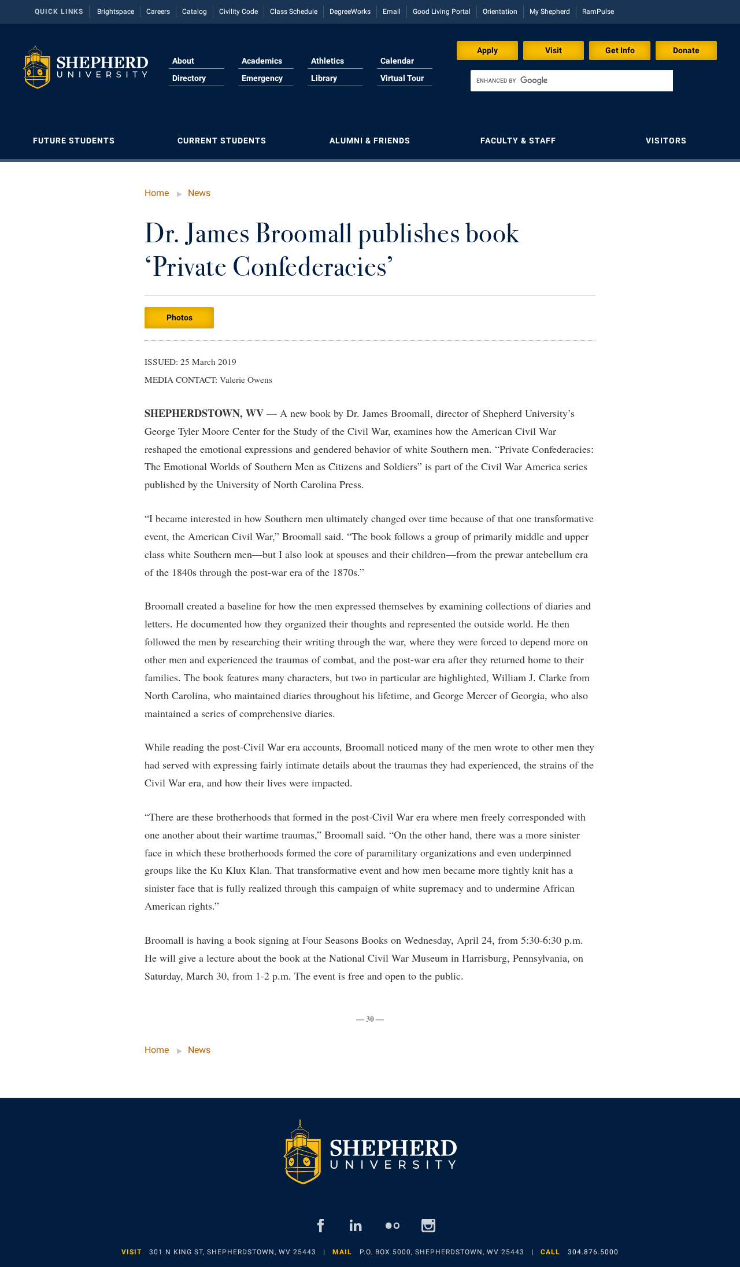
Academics (262, 60)
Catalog (194, 12)
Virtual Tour (402, 78)
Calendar (397, 60)
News (199, 192)
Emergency (262, 78)
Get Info (620, 50)
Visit (553, 50)
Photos (179, 317)
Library (324, 78)
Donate (686, 50)
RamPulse (598, 12)
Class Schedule (293, 12)
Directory (189, 78)
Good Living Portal (442, 12)
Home (157, 192)
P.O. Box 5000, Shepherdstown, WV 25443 (442, 1252)
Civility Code (238, 12)
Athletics (327, 60)
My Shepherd (550, 12)
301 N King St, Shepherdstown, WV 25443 (232, 1252)
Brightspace (115, 12)
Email (392, 12)
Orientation (500, 12)
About (183, 60)
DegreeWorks (350, 12)
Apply (487, 50)
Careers (158, 12)
